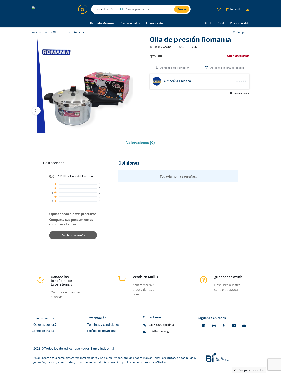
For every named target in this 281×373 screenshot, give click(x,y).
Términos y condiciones (103, 324)
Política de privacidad (101, 330)
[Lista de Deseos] (219, 9)
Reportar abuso (241, 93)
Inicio (35, 32)
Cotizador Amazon (102, 22)
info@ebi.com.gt (159, 331)
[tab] (140, 142)
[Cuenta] (247, 9)
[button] (172, 68)
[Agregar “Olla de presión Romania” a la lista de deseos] (224, 68)
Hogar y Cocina (162, 46)
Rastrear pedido (239, 22)
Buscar (181, 9)
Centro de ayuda (43, 330)
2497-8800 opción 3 (161, 325)
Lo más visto (154, 22)
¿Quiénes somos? (44, 324)
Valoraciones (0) (140, 142)
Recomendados (130, 22)
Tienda (45, 32)
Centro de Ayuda (215, 22)
